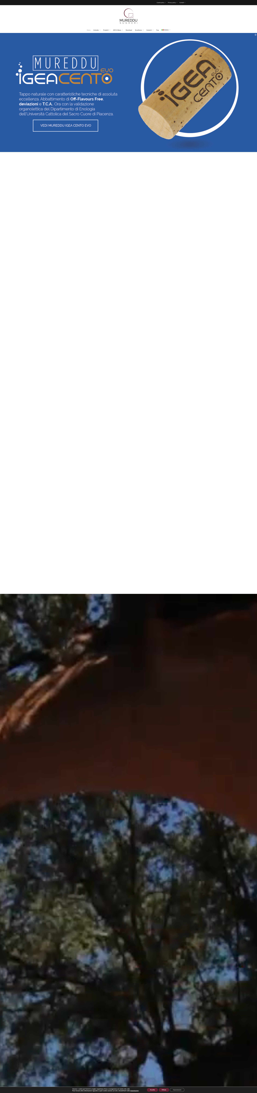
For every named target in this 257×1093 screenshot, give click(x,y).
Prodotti (106, 30)
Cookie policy (160, 2)
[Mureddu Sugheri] (128, 16)
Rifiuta (164, 1090)
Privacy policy (172, 2)
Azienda (96, 30)
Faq (157, 30)
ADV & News (117, 30)
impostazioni (134, 1091)
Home (88, 30)
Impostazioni (177, 1090)
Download (129, 30)
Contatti (181, 2)
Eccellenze (138, 30)
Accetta (152, 1090)
